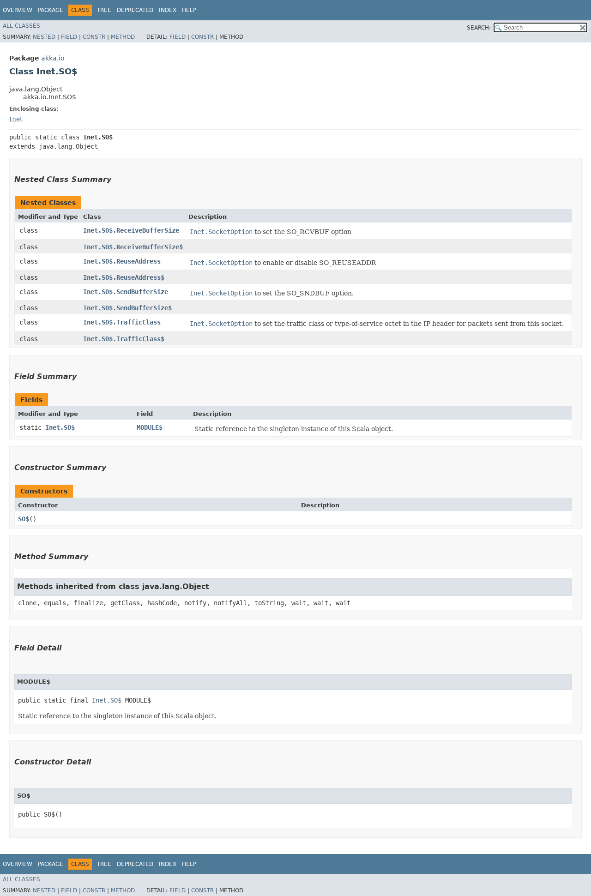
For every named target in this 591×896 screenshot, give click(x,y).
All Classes (21, 26)
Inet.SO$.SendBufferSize (125, 291)
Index (167, 10)
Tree (104, 10)
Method (123, 37)
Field (69, 37)
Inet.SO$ (60, 427)
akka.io (53, 58)
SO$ (23, 519)
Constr (94, 37)
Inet (16, 119)
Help (189, 10)
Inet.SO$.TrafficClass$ (123, 339)
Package (50, 10)
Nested (44, 37)
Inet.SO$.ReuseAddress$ (123, 277)
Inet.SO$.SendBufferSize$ (127, 308)
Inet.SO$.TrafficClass (122, 322)
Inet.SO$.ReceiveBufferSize (131, 230)
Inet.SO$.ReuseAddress (122, 261)
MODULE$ (150, 427)
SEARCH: (479, 27)
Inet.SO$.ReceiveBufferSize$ (133, 247)
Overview (17, 10)
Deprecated (135, 10)
